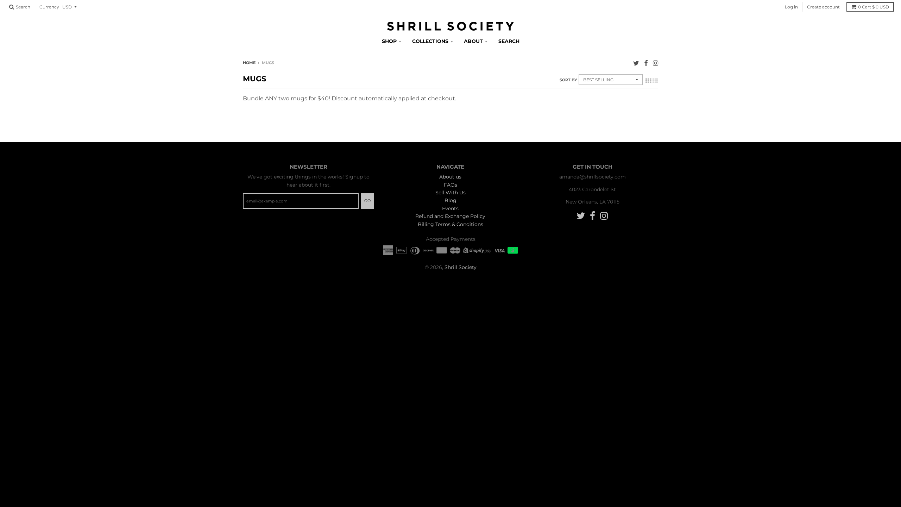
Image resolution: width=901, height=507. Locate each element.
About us (450, 177)
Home (249, 62)
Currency (49, 7)
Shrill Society (461, 267)
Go (367, 200)
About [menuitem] (473, 41)
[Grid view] (648, 80)
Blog (450, 200)
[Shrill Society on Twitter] (636, 63)
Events (450, 208)
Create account (823, 7)
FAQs (450, 185)
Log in (791, 7)
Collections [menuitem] (430, 41)
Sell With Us (450, 192)
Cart (873, 7)
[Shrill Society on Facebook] (646, 63)
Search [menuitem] (508, 41)
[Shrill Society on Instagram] (655, 63)
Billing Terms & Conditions (450, 224)
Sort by (568, 79)
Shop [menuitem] (389, 41)
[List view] (655, 80)
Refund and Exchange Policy (450, 216)
